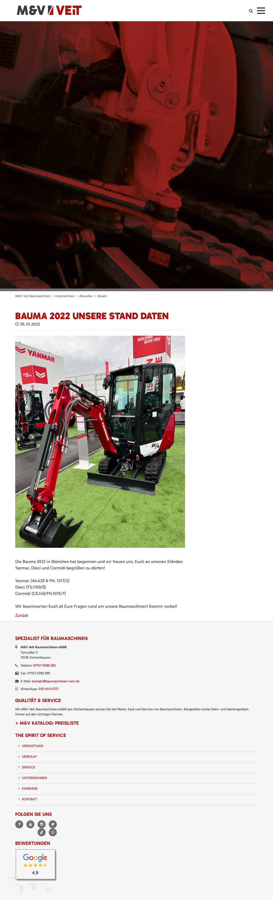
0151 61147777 (48, 689)
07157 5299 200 (44, 665)
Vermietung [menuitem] (32, 746)
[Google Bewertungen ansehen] (37, 865)
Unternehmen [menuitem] (34, 778)
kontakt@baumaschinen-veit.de (55, 681)
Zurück (21, 615)
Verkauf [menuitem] (29, 757)
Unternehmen (65, 296)
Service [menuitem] (28, 767)
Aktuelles (86, 296)
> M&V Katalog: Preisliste (47, 723)
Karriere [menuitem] (30, 788)
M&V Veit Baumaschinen (32, 296)
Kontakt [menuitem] (29, 799)
